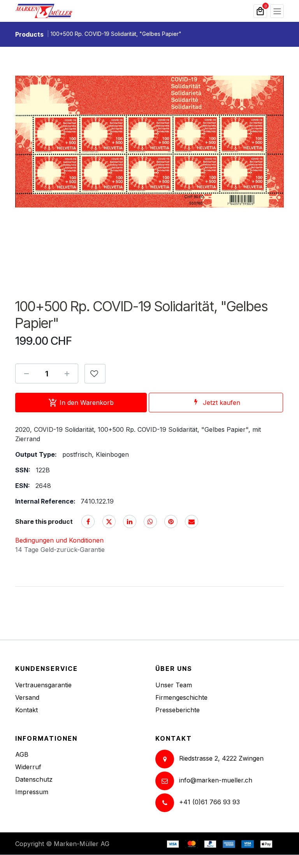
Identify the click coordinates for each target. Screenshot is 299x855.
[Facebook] (88, 521)
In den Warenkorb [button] (87, 402)
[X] (109, 521)
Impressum (31, 792)
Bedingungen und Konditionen (59, 540)
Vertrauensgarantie (43, 685)
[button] (95, 373)
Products (29, 34)
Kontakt (26, 710)
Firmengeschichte (181, 697)
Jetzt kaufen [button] (221, 402)
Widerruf (28, 767)
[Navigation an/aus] (277, 11)
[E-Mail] (191, 521)
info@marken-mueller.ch (215, 780)
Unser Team (173, 685)
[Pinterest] (171, 521)
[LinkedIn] (129, 521)
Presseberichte (177, 710)
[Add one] (67, 374)
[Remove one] (26, 374)
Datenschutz (34, 779)
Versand (27, 697)
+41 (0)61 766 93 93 (209, 802)
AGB (21, 754)
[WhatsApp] (150, 521)
